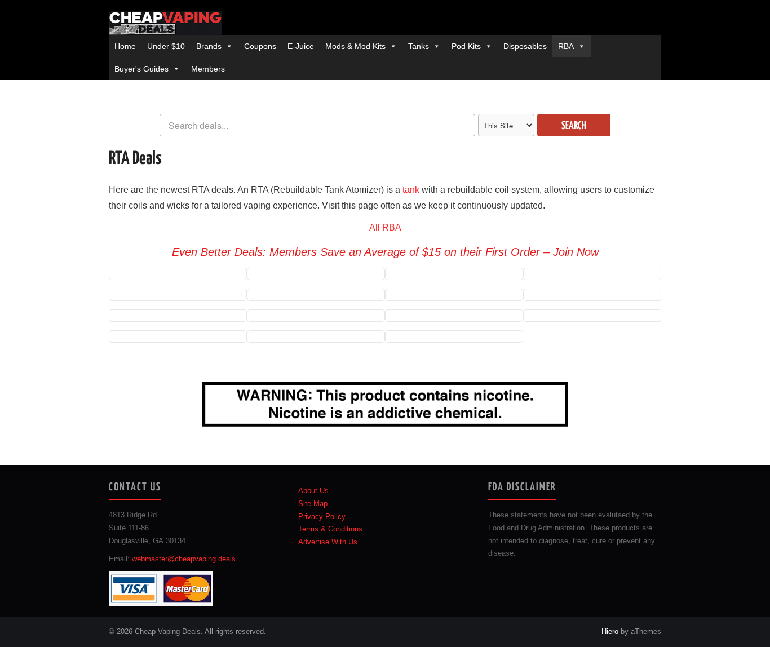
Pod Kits (466, 46)
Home (125, 46)
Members (208, 68)
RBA (566, 46)
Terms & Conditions (330, 529)
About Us (313, 491)
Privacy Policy (322, 517)
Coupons (260, 46)
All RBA (385, 227)
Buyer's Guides (141, 68)
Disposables (525, 46)
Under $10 (166, 46)
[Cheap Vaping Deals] (165, 23)
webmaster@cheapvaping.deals (184, 559)
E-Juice (300, 46)
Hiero (609, 632)
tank (410, 189)
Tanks (418, 46)
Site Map (313, 504)
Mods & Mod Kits (355, 46)
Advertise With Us (327, 542)
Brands (209, 46)
